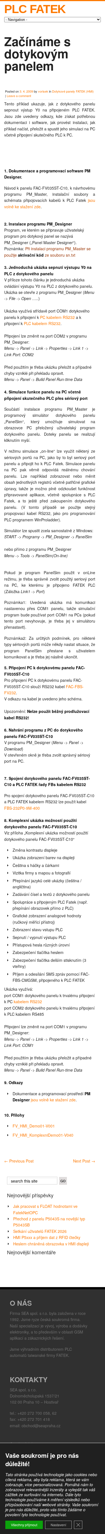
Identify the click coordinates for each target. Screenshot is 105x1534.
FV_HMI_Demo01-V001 (34, 1126)
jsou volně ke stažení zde (53, 1099)
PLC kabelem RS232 (42, 323)
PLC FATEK (35, 9)
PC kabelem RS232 (57, 317)
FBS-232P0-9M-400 (22, 808)
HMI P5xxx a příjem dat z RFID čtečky (46, 1237)
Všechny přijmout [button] (24, 1524)
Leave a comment (19, 95)
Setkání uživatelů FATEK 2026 (40, 1231)
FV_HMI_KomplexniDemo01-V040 (43, 1135)
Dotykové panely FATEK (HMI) (73, 91)
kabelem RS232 (28, 1001)
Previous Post (19, 1161)
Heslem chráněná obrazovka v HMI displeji (51, 1243)
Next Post (84, 1161)
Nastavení (58, 1524)
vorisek (43, 91)
